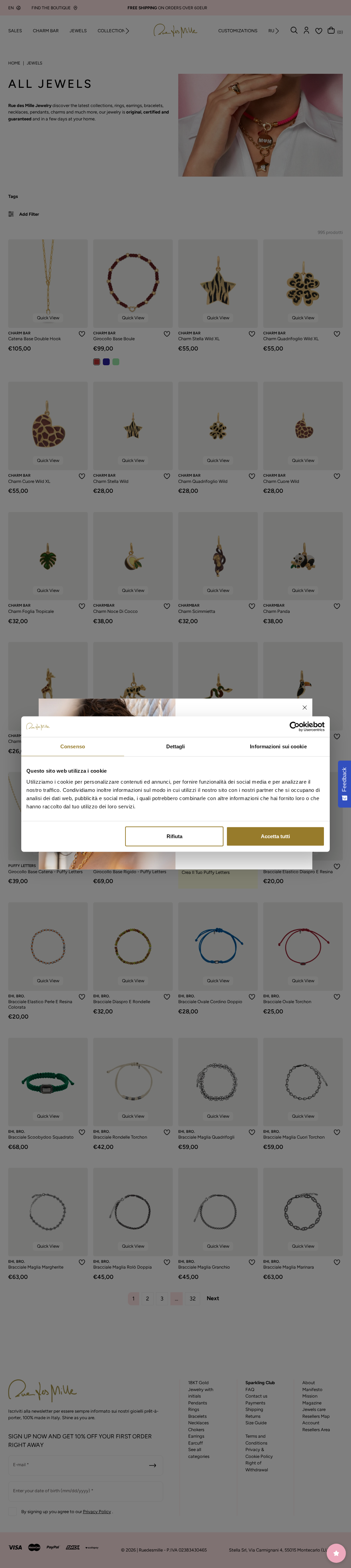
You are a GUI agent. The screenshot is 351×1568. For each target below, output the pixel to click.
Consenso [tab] (72, 746)
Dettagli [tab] (175, 746)
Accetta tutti (275, 836)
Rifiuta (174, 836)
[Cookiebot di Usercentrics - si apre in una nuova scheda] (295, 727)
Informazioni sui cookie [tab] (278, 746)
